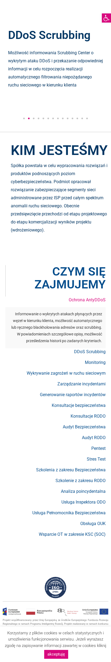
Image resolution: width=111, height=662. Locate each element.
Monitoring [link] (95, 362)
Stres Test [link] (96, 459)
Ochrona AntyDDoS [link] (87, 299)
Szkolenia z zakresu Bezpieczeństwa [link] (71, 469)
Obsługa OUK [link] (93, 523)
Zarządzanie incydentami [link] (81, 383)
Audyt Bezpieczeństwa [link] (84, 426)
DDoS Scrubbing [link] (90, 351)
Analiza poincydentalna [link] (83, 491)
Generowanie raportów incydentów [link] (73, 394)
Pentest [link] (98, 448)
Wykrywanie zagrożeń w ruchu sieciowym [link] (66, 373)
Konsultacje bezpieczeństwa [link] (79, 405)
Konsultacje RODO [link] (88, 416)
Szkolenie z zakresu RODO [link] (81, 480)
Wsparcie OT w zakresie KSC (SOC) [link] (72, 534)
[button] (24, 118)
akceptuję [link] (56, 654)
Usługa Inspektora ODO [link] (83, 502)
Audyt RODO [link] (94, 437)
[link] (106, 18)
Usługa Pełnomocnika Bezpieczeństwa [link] (69, 512)
